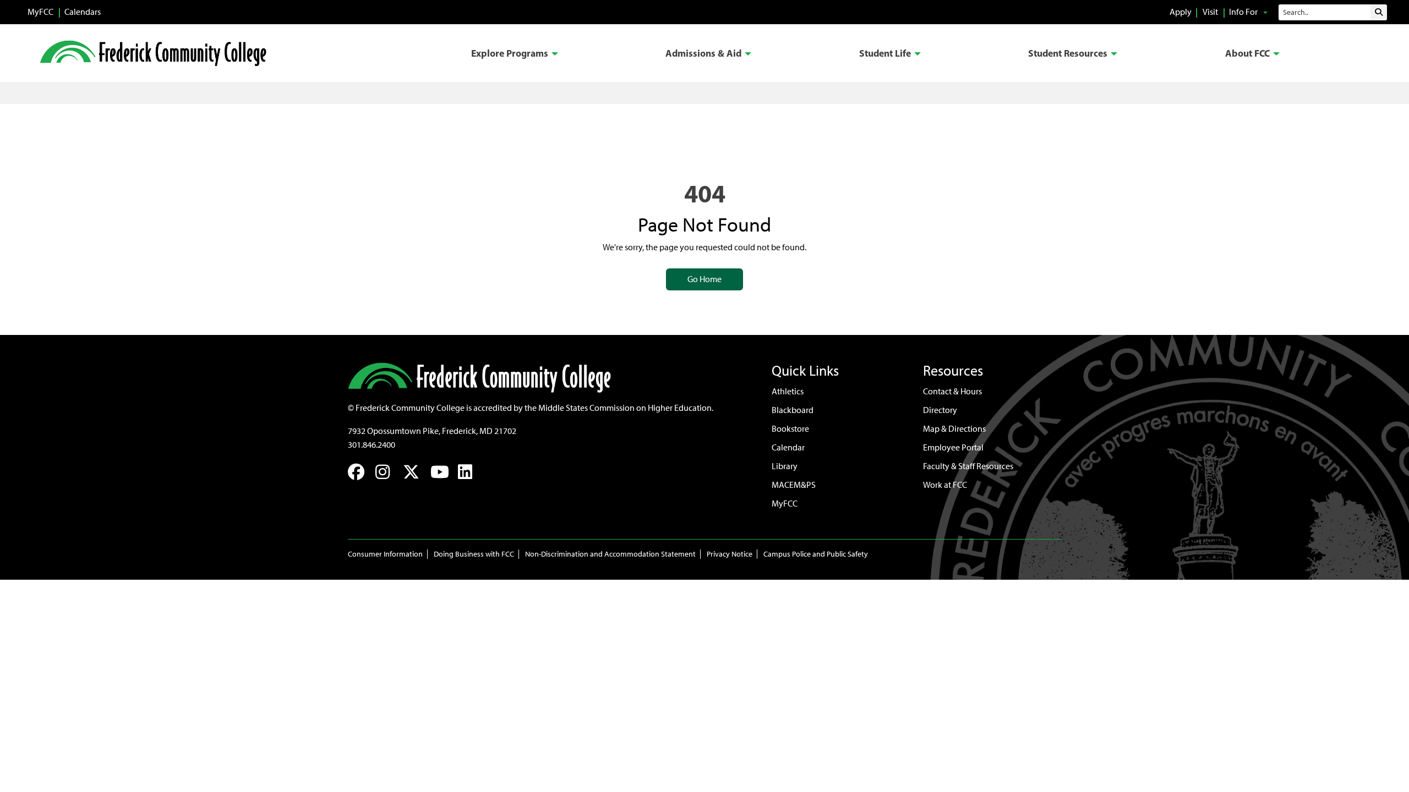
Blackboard (792, 410)
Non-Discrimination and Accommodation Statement (610, 554)
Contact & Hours (952, 391)
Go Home (704, 279)
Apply (1181, 12)
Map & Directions (954, 429)
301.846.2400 (371, 444)
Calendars (82, 12)
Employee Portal (953, 447)
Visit (1210, 12)
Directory (940, 410)
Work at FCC (945, 485)
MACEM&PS (794, 485)
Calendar (788, 447)
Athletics (788, 391)
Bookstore (790, 429)
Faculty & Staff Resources (968, 466)
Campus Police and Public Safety (815, 554)
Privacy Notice (729, 554)
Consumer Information (385, 554)
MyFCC (40, 12)
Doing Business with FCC (474, 554)
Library (785, 466)
